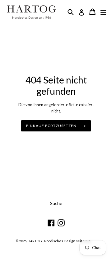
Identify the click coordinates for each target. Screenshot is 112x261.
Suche (56, 203)
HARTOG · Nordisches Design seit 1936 (59, 241)
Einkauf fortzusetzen (51, 125)
